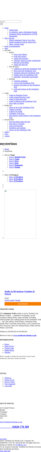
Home (7, 344)
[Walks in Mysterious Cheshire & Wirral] (23, 239)
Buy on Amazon (23, 304)
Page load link (5, 451)
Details (17, 300)
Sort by (17, 157)
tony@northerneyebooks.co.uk (11, 422)
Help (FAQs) (9, 346)
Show (16, 177)
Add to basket (10, 300)
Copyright (8, 386)
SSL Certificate (3, 439)
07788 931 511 (20, 445)
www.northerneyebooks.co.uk (24, 335)
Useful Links (9, 348)
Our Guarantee (10, 384)
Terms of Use (9, 380)
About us (8, 378)
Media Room (9, 350)
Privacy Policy (10, 382)
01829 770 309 (20, 426)
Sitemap (7, 352)
